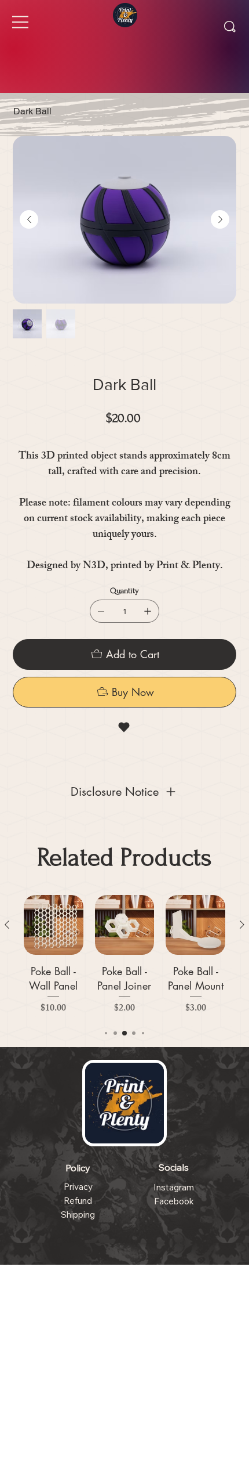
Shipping (78, 1214)
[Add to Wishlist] (124, 727)
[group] (124, 955)
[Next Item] (220, 219)
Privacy (78, 1186)
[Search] (230, 27)
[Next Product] (242, 925)
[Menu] (21, 22)
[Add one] (147, 611)
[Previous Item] (29, 219)
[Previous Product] (7, 925)
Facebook (174, 1201)
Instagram (173, 1187)
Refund (78, 1200)
